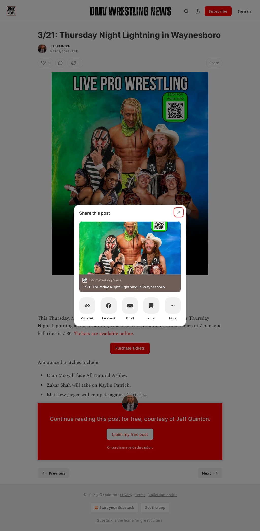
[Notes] (151, 305)
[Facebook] (109, 305)
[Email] (130, 305)
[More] (173, 305)
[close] (179, 212)
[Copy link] (87, 305)
